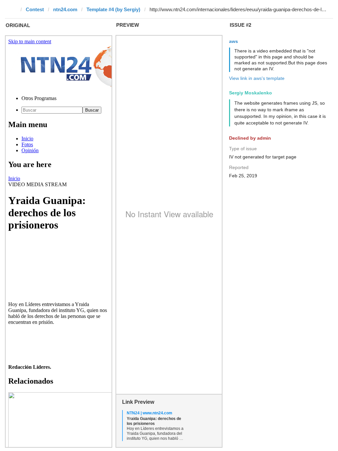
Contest (35, 9)
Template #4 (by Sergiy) (113, 9)
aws (233, 41)
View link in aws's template (257, 78)
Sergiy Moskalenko (250, 92)
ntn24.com (65, 9)
